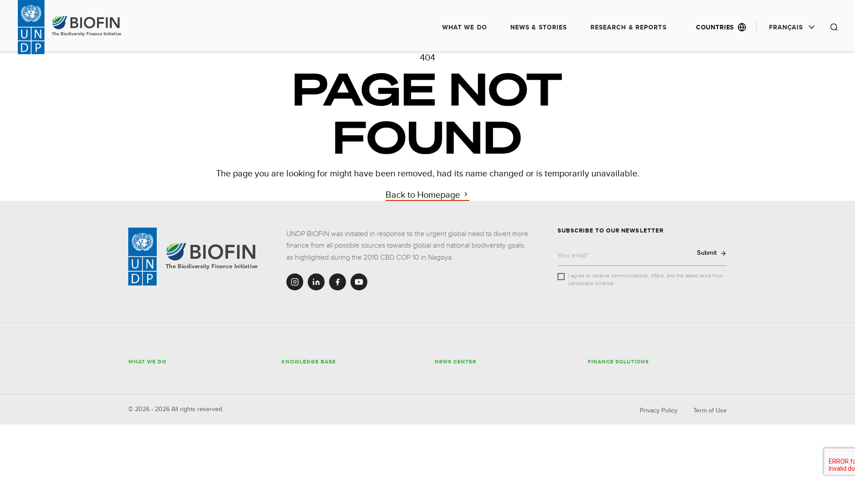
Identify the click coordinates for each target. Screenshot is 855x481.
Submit (707, 253)
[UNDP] (142, 256)
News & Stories (538, 27)
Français (786, 27)
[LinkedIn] (316, 281)
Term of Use (710, 410)
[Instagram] (294, 281)
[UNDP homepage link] (87, 26)
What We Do (464, 27)
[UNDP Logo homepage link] (31, 27)
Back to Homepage (424, 194)
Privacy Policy (658, 410)
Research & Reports (628, 27)
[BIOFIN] (213, 256)
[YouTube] (358, 281)
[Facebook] (337, 281)
